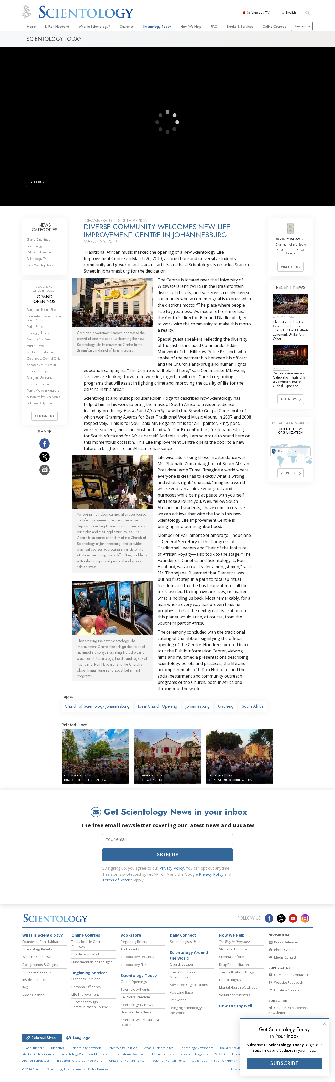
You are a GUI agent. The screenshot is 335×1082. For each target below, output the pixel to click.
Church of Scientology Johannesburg (97, 706)
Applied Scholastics (35, 1060)
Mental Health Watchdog (238, 987)
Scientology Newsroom (196, 1048)
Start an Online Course (38, 1054)
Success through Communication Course (89, 1004)
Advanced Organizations (189, 984)
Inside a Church (34, 979)
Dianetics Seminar (85, 979)
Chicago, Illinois (38, 332)
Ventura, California (40, 352)
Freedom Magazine (194, 1054)
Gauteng (225, 706)
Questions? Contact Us (291, 974)
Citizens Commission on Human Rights (219, 1060)
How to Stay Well (235, 1005)
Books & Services (240, 26)
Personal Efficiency (86, 986)
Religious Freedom (39, 252)
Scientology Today (157, 26)
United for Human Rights (126, 1060)
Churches (127, 26)
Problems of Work (85, 954)
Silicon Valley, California (43, 396)
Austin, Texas (35, 345)
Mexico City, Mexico (40, 339)
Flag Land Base (181, 992)
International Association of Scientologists (144, 1054)
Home (31, 26)
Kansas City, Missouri (41, 364)
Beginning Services (89, 972)
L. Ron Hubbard (57, 26)
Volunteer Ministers (234, 995)
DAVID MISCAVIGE (290, 238)
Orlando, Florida (38, 383)
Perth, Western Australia (43, 390)
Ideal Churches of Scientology (184, 974)
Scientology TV (258, 12)
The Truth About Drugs (237, 972)
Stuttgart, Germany (39, 377)
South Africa (253, 706)
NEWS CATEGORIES (44, 227)
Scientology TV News (137, 1004)
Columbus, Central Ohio (43, 358)
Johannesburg (198, 706)
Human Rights (230, 979)
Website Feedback (288, 982)
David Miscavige (231, 1048)
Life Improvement (85, 994)
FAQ (214, 26)
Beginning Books (134, 941)
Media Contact (284, 957)
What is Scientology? (94, 26)
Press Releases (286, 942)
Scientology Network (86, 1048)
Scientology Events (39, 246)
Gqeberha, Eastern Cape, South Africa (44, 318)
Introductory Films (134, 964)
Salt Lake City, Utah (40, 403)
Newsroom (302, 26)
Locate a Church (286, 990)
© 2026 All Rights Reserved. (66, 1069)
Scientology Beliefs (37, 949)
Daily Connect (183, 935)
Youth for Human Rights (168, 1060)
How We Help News (41, 265)
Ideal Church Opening (157, 706)
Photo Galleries (285, 949)
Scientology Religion (122, 1048)
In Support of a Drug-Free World (79, 1060)
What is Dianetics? (36, 956)
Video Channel (33, 995)
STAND (220, 1054)
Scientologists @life (185, 941)
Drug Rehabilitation (234, 964)
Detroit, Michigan (39, 371)
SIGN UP (167, 855)
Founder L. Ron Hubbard (41, 941)
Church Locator (181, 964)
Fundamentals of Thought (91, 962)
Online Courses (274, 26)
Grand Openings (38, 239)
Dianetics (57, 1048)
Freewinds (178, 1000)
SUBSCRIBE (284, 1063)
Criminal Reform (231, 956)
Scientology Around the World (189, 955)
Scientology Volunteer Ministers (84, 1054)
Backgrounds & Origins (40, 964)
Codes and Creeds (37, 972)
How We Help (191, 26)
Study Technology (233, 949)
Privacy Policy (171, 868)
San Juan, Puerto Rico (41, 309)
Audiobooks (130, 949)
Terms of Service (117, 879)
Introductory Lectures (137, 956)
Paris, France (35, 326)
